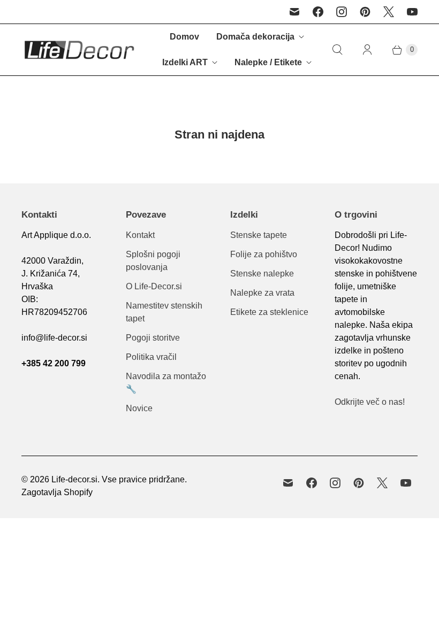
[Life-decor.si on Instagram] (341, 12)
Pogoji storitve (153, 337)
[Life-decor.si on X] (388, 12)
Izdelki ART (185, 62)
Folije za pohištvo (263, 254)
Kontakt (140, 235)
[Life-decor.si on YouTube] (412, 12)
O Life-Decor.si (154, 286)
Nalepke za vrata (262, 292)
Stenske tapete (258, 235)
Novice (139, 408)
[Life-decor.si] (79, 49)
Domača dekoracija (255, 36)
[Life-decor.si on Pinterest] (365, 12)
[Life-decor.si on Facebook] (318, 12)
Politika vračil (151, 356)
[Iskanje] (337, 50)
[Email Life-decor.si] (294, 12)
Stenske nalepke (262, 273)
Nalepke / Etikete (268, 62)
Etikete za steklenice (269, 312)
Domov (184, 36)
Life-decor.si (74, 479)
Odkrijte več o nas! (370, 401)
